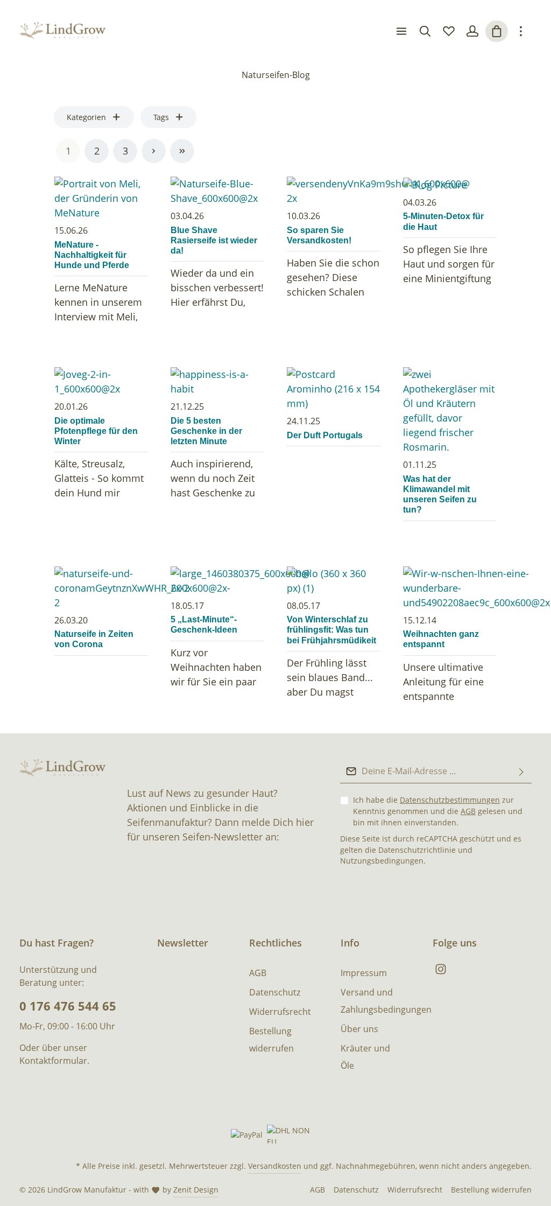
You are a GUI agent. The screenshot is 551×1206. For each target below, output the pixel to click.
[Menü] (401, 31)
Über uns (359, 1029)
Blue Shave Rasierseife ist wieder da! (214, 240)
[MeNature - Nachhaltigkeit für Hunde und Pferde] (101, 198)
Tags (161, 117)
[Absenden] (521, 771)
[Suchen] (425, 31)
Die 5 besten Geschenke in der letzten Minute (206, 431)
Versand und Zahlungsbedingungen (386, 1000)
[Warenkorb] (496, 31)
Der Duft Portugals (325, 435)
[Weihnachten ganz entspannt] (450, 588)
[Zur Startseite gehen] (62, 31)
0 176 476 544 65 (67, 1006)
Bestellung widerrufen (271, 1039)
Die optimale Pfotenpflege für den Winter (96, 431)
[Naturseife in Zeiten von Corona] (101, 588)
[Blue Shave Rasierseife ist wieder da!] (217, 191)
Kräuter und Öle (365, 1056)
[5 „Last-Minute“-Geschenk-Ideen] (217, 580)
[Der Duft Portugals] (333, 389)
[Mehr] (521, 31)
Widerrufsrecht (280, 1012)
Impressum (364, 973)
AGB (468, 811)
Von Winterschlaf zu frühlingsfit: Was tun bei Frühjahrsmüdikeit (331, 629)
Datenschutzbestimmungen (450, 800)
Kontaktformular (53, 1061)
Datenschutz (274, 992)
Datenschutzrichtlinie (417, 850)
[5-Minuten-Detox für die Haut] (450, 184)
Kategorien (86, 117)
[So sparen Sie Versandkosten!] (333, 191)
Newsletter (182, 942)
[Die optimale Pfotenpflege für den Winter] (101, 381)
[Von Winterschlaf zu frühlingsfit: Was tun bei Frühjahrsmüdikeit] (333, 580)
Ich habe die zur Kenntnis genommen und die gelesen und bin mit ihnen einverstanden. (437, 811)
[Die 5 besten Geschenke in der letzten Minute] (217, 381)
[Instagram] (441, 972)
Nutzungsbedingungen (381, 861)
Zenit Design (195, 1189)
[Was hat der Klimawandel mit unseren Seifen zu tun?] (450, 410)
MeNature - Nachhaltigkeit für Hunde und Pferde (91, 255)
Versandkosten (274, 1166)
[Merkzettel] (449, 31)
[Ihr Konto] (472, 31)
